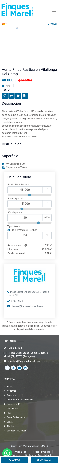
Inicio (9, 386)
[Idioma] (15, 24)
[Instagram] (25, 367)
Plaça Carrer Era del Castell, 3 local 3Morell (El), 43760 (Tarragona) (26, 354)
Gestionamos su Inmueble (20, 399)
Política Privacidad (41, 452)
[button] (5, 96)
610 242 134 (15, 348)
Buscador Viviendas (16, 430)
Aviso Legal (20, 452)
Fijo (12, 230)
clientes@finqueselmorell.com (27, 306)
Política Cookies (12, 455)
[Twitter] (13, 367)
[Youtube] (19, 367)
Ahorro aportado (15, 198)
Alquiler (10, 426)
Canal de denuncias (17, 417)
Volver (53, 24)
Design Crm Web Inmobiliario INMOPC (29, 446)
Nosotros (11, 390)
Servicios (11, 395)
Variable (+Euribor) (28, 230)
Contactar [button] (45, 459)
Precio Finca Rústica (18, 184)
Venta (10, 422)
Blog (9, 413)
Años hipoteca (14, 212)
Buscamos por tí (15, 404)
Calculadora (12, 408)
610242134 (17, 301)
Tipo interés (13, 226)
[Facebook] (7, 367)
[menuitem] (17, 10)
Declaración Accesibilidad (38, 455)
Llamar (15, 459)
